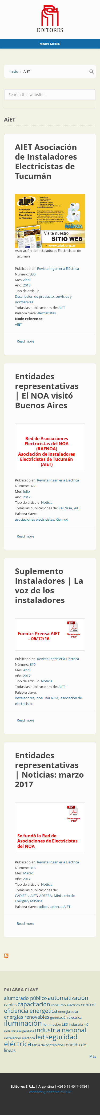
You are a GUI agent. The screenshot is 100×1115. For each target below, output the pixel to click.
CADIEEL (21, 895)
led (40, 1037)
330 (32, 274)
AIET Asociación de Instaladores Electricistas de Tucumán (46, 161)
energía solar (68, 1011)
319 (32, 664)
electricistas (46, 313)
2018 (26, 285)
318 (32, 867)
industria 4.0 (78, 1024)
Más (92, 1056)
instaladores (24, 698)
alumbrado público (25, 998)
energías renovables (26, 1017)
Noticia (46, 502)
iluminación (23, 1023)
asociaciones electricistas (34, 519)
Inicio (14, 71)
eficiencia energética (30, 1010)
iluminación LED (55, 1024)
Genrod (62, 519)
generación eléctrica (66, 1017)
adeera (55, 906)
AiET (61, 307)
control (88, 1005)
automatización (68, 998)
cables (10, 1005)
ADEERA (45, 895)
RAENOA (65, 508)
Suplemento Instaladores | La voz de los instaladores (49, 585)
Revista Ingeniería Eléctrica (58, 268)
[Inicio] (50, 18)
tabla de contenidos (47, 1045)
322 (32, 485)
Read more (25, 341)
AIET (18, 324)
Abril (26, 279)
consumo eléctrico (65, 1005)
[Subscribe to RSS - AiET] (50, 956)
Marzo (28, 873)
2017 (26, 497)
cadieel (42, 906)
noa (40, 698)
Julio (26, 491)
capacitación (34, 1004)
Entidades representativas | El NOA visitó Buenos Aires (47, 391)
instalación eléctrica (19, 1038)
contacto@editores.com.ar (50, 1092)
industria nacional (60, 1030)
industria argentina (19, 1031)
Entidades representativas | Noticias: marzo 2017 (49, 770)
